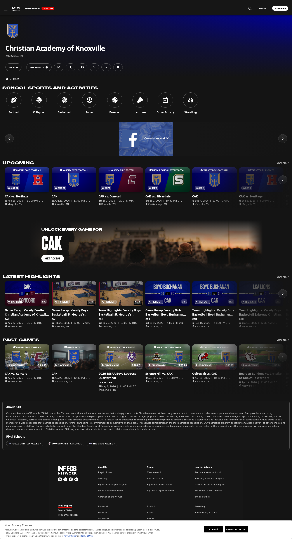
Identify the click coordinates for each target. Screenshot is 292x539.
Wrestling (200, 506)
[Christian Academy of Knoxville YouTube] (118, 67)
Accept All (213, 529)
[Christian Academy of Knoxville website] (58, 67)
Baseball (151, 518)
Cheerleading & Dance (206, 512)
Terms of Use (87, 535)
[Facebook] (60, 479)
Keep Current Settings (236, 529)
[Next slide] (282, 138)
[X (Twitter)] (65, 479)
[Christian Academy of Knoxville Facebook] (82, 67)
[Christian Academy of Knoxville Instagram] (106, 67)
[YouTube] (76, 479)
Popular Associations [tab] (68, 515)
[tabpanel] (166, 512)
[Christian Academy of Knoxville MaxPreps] (70, 67)
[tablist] (73, 510)
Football (151, 506)
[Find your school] (250, 8)
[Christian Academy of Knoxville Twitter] (94, 67)
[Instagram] (71, 479)
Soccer (150, 512)
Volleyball (103, 512)
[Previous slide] (9, 138)
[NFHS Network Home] (16, 9)
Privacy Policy (70, 535)
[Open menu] (6, 9)
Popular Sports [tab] (65, 505)
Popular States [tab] (65, 510)
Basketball (103, 506)
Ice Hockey (103, 518)
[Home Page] (7, 79)
